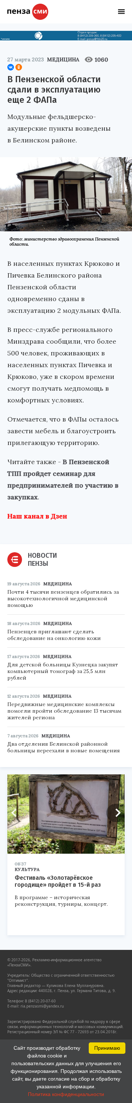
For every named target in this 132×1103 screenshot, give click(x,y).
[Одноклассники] (18, 67)
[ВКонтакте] (10, 67)
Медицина (63, 59)
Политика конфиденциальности (66, 1094)
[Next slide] (115, 813)
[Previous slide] (16, 813)
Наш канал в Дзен (37, 516)
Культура (27, 869)
